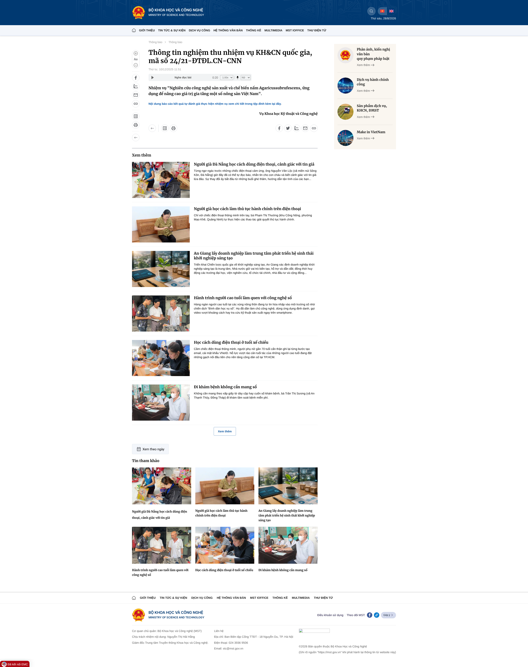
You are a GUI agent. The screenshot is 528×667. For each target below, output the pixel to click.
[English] (391, 11)
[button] (135, 59)
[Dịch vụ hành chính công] (345, 86)
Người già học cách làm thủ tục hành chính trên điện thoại (247, 208)
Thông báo (155, 42)
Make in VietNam (371, 132)
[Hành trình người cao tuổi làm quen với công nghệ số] (161, 313)
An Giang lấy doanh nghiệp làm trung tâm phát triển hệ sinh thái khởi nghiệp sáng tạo (254, 255)
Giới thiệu (147, 30)
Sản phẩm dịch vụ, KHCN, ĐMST (372, 108)
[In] (135, 125)
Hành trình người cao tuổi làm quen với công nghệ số (243, 297)
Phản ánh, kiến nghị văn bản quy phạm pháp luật (373, 54)
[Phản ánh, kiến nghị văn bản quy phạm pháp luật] (345, 55)
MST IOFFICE (295, 30)
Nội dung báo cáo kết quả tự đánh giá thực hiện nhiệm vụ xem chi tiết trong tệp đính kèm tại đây (214, 103)
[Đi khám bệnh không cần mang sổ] (161, 403)
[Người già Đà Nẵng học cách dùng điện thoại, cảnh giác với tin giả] (161, 180)
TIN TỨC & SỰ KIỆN (172, 30)
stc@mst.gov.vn (233, 648)
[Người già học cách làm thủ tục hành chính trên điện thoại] (161, 224)
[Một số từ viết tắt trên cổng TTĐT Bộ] (135, 116)
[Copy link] (376, 615)
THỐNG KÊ (253, 30)
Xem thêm (225, 431)
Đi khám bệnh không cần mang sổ (225, 387)
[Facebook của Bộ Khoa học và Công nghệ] (369, 615)
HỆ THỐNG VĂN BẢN (228, 30)
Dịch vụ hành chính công (373, 82)
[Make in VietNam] (345, 138)
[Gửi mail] (135, 95)
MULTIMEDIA (273, 30)
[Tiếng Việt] (382, 11)
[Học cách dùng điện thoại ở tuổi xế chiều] (161, 358)
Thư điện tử (323, 597)
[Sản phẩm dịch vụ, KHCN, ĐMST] (345, 112)
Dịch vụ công (199, 30)
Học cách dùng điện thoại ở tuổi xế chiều (231, 342)
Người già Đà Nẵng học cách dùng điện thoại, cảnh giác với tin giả (254, 164)
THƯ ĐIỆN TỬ (316, 30)
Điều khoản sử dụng (330, 615)
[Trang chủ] (134, 30)
